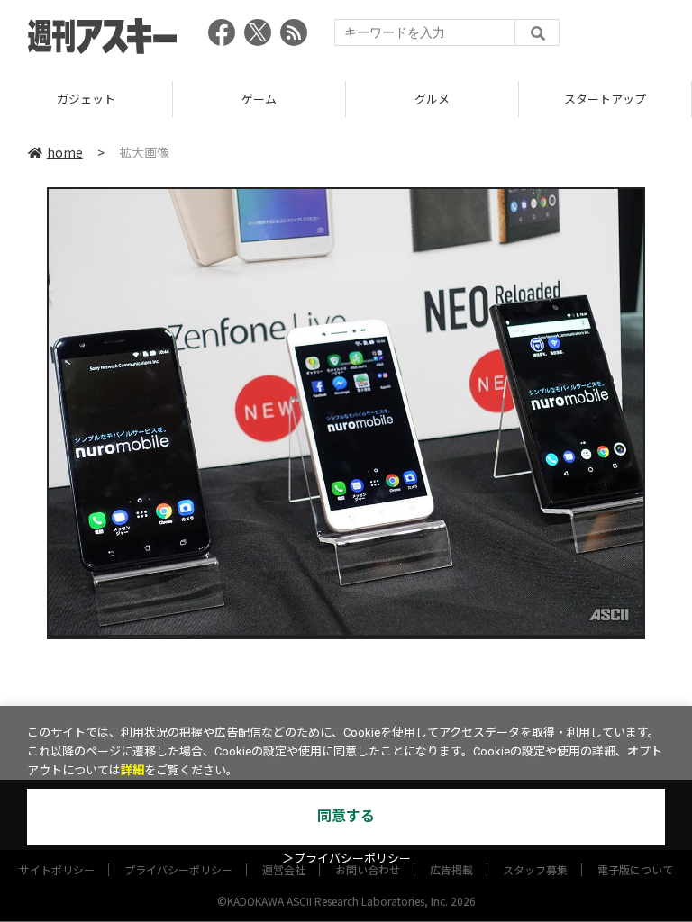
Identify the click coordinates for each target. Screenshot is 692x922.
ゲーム (259, 98)
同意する (346, 816)
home (65, 152)
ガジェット (86, 98)
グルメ (432, 98)
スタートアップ (605, 98)
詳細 (132, 770)
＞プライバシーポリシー (346, 858)
